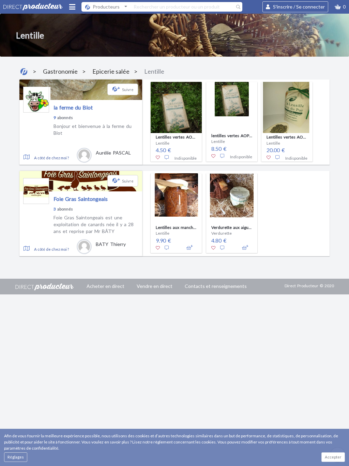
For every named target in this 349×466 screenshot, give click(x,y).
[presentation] (146, 120)
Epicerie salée (111, 71)
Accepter (333, 457)
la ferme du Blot (73, 107)
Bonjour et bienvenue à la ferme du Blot (93, 129)
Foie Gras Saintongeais (81, 198)
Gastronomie (60, 71)
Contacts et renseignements (216, 286)
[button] (340, 6)
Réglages (15, 457)
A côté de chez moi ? (51, 158)
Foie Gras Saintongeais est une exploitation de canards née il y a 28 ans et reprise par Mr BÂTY (94, 224)
